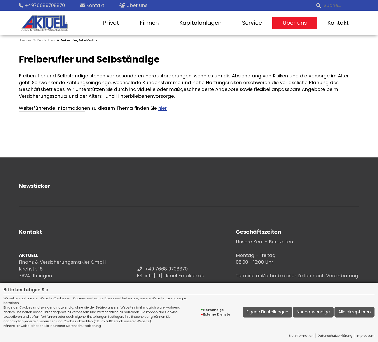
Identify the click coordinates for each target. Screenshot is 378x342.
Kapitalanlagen (200, 23)
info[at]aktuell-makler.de (174, 275)
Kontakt (338, 23)
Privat (111, 23)
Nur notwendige (313, 312)
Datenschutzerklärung (335, 335)
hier (162, 108)
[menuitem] (111, 23)
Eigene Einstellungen (267, 312)
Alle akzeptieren (354, 312)
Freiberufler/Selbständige (79, 40)
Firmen (149, 23)
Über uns (295, 23)
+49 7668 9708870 (166, 269)
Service (252, 23)
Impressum (365, 335)
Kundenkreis (46, 40)
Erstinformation (301, 335)
